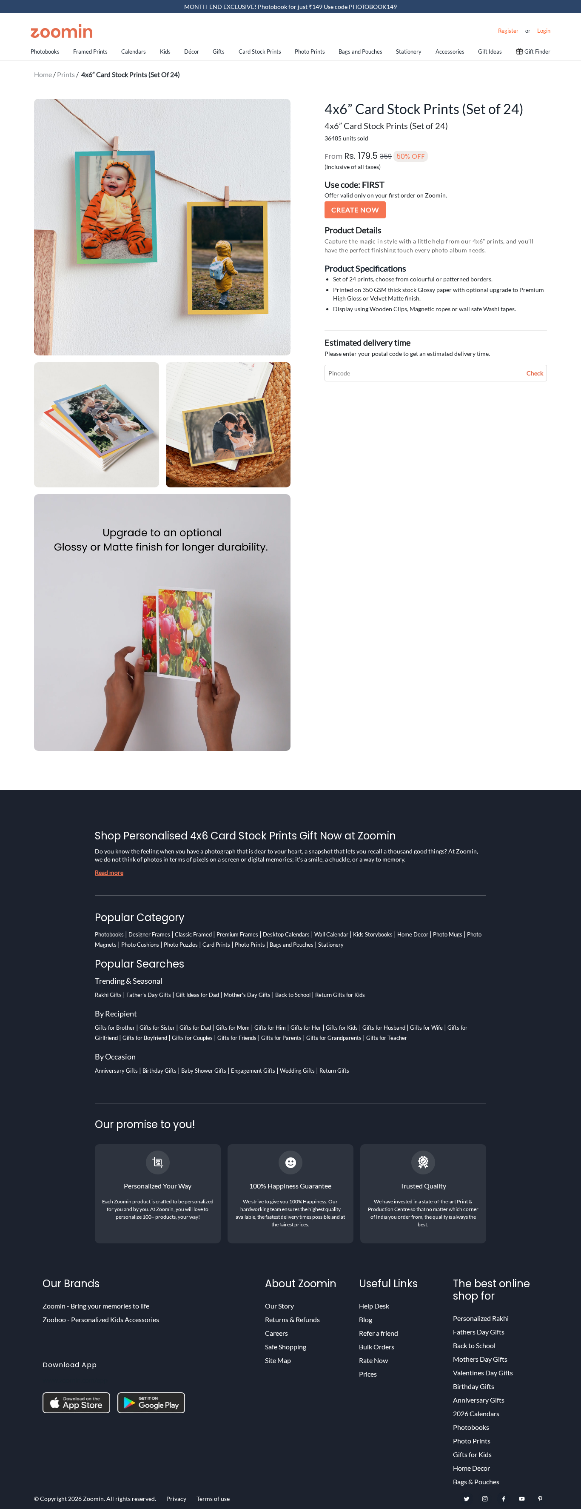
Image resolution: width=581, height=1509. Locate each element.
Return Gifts (334, 1070)
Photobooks (45, 51)
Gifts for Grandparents (334, 1037)
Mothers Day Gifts (480, 1359)
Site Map (278, 1360)
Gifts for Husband (383, 1027)
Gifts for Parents (281, 1037)
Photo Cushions (140, 944)
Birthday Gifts (159, 1070)
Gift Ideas (490, 51)
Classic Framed (193, 934)
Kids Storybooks (373, 934)
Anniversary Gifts (116, 1070)
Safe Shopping (285, 1347)
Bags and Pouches (360, 51)
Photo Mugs (447, 934)
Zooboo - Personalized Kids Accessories (101, 1319)
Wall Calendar (331, 934)
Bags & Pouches (476, 1482)
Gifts (219, 51)
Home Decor (412, 934)
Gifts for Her (305, 1027)
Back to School (292, 994)
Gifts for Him (270, 1027)
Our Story (279, 1306)
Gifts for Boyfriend (144, 1037)
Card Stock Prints (260, 51)
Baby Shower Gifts (203, 1070)
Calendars (133, 51)
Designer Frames (149, 934)
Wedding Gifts (297, 1070)
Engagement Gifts (253, 1070)
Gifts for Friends (236, 1037)
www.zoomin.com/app (75, 1380)
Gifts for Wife (426, 1027)
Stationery (409, 51)
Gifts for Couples (192, 1037)
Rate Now (373, 1360)
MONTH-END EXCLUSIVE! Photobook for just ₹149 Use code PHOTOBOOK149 (290, 6)
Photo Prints (310, 51)
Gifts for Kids (342, 1027)
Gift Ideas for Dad (197, 994)
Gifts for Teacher (386, 1037)
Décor (191, 51)
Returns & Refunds (292, 1319)
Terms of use (213, 1498)
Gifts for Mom (233, 1027)
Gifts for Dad (195, 1027)
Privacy (176, 1498)
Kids (165, 51)
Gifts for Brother (115, 1027)
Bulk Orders (376, 1347)
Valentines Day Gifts (483, 1373)
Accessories (450, 51)
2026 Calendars (476, 1413)
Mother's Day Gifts (247, 994)
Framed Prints (90, 51)
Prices (368, 1374)
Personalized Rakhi (481, 1318)
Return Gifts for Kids (340, 994)
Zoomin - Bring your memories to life (96, 1306)
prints (66, 74)
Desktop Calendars (286, 934)
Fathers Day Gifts (478, 1332)
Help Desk (374, 1306)
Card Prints (216, 944)
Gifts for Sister (157, 1027)
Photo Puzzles (181, 944)
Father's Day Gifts (148, 994)
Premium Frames (237, 934)
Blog (365, 1319)
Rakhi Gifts (108, 994)
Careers (276, 1333)
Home (43, 74)
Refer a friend (378, 1333)
